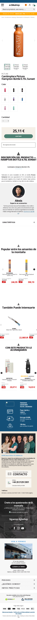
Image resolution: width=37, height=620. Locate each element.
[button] (18, 222)
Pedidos (6, 580)
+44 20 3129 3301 (20, 482)
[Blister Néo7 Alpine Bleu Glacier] (14, 321)
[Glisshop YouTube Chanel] (22, 528)
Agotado (18, 136)
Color (4, 84)
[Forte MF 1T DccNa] (9, 366)
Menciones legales (7, 612)
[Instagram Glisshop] (18, 528)
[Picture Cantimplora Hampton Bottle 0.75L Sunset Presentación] (18, 40)
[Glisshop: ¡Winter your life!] (14, 5)
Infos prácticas (11, 588)
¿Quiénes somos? (11, 584)
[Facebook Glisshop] (14, 528)
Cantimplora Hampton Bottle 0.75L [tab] (18, 167)
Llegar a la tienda (18, 566)
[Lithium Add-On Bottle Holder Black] (27, 366)
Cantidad (5, 117)
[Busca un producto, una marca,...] (34, 9)
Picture (5, 74)
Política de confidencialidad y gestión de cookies (24, 612)
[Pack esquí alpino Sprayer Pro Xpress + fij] (10, 265)
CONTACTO (20, 474)
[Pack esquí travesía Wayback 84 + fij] (26, 265)
